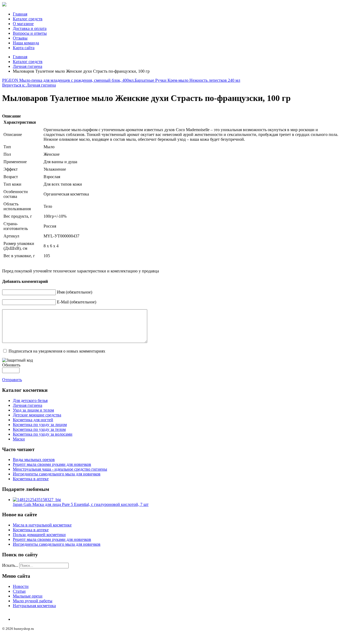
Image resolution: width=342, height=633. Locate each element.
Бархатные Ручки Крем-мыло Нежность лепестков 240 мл (187, 80)
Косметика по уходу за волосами (42, 434)
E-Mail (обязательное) (76, 302)
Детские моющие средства (37, 415)
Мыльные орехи (27, 596)
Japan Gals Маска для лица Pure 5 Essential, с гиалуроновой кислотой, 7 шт (81, 504)
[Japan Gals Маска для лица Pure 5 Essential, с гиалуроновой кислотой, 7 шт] (37, 499)
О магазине (23, 23)
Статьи (19, 591)
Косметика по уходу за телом (39, 429)
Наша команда (26, 43)
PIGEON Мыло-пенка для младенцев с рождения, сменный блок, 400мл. (68, 80)
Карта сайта (23, 47)
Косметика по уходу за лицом (40, 424)
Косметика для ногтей (33, 419)
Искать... (10, 565)
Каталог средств (27, 19)
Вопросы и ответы (30, 33)
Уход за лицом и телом (33, 410)
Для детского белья (30, 400)
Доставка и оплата (29, 28)
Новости (21, 586)
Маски (19, 439)
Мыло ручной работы (32, 601)
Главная (20, 14)
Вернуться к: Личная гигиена (29, 85)
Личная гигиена (27, 66)
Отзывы (20, 38)
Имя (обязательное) (74, 292)
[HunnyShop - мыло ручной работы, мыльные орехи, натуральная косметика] (4, 5)
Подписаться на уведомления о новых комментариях (57, 351)
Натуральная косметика (34, 605)
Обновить (11, 365)
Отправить (12, 379)
